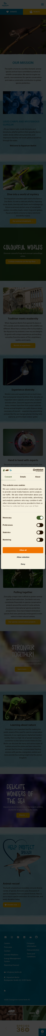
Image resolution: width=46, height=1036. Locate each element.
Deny (23, 564)
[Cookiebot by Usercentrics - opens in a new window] (33, 470)
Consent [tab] (8, 477)
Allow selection (23, 557)
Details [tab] (23, 477)
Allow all (23, 550)
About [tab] (37, 477)
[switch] (40, 525)
